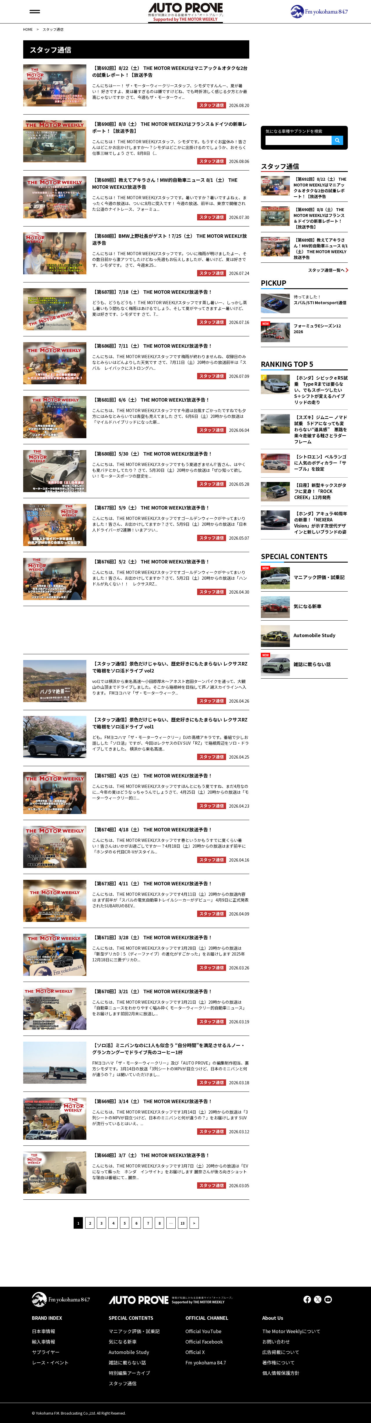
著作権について (278, 1362)
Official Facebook (204, 1341)
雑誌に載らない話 (127, 1362)
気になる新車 (123, 1341)
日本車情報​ (43, 1331)
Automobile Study (129, 1351)
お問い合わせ (276, 1341)
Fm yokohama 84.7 (206, 1362)
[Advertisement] (136, 630)
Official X (195, 1351)
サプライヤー (46, 1351)
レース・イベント (50, 1362)
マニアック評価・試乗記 (134, 1331)
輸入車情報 (43, 1341)
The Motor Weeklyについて (291, 1331)
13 (183, 1223)
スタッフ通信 (123, 1383)
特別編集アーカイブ (129, 1372)
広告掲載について (280, 1351)
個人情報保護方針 (280, 1372)
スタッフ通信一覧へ (326, 270)
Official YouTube (203, 1331)
